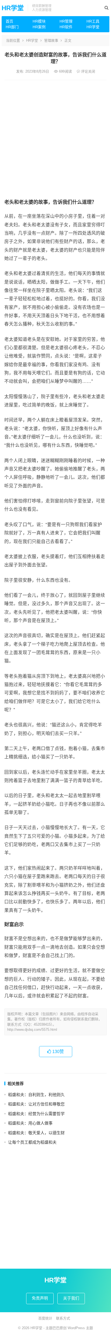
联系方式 (63, 1318)
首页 (9, 21)
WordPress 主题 (80, 1328)
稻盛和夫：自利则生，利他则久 (36, 1094)
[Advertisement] (55, 138)
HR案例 (39, 27)
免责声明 (40, 1298)
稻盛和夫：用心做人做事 (30, 1123)
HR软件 (66, 27)
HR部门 (12, 27)
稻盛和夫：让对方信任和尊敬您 (36, 1104)
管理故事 (51, 40)
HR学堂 (13, 8)
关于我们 (71, 1298)
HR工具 (92, 21)
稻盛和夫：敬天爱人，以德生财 (36, 1132)
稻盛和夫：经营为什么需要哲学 (36, 1113)
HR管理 (66, 21)
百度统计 (45, 1318)
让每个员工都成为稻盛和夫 (32, 1142)
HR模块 (39, 21)
